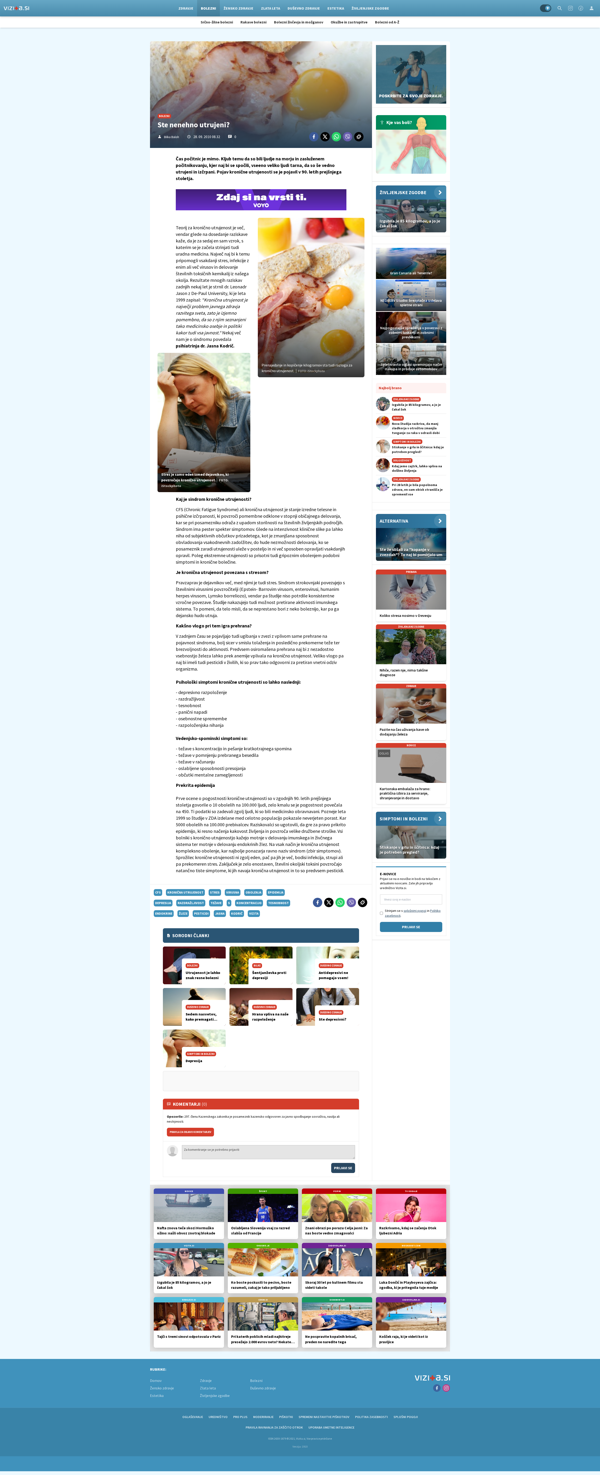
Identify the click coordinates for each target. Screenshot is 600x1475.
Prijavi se (343, 1168)
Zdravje (185, 8)
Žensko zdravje (238, 8)
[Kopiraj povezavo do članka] (359, 136)
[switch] (545, 8)
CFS (158, 892)
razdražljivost (191, 903)
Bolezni (208, 8)
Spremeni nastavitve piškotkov (324, 1417)
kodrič (237, 913)
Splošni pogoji (406, 1417)
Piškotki (286, 1417)
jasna (220, 913)
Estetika (335, 8)
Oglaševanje (192, 1417)
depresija (163, 903)
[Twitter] (325, 136)
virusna (232, 892)
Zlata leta (270, 8)
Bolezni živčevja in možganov (298, 22)
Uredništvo (218, 1417)
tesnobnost (278, 903)
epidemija (275, 892)
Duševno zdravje (304, 8)
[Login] (591, 8)
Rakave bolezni (253, 22)
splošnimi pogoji (415, 911)
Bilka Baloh (171, 137)
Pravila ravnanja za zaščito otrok (274, 1427)
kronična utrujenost (185, 892)
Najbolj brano (390, 387)
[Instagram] (570, 8)
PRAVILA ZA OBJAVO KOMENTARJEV (190, 1132)
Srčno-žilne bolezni (217, 22)
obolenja (253, 892)
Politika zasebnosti (371, 1417)
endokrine (163, 913)
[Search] (559, 8)
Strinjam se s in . (413, 913)
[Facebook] (580, 8)
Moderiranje (263, 1417)
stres (215, 892)
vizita (254, 913)
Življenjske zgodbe (370, 8)
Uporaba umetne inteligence (331, 1427)
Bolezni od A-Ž (387, 22)
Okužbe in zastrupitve (349, 22)
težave (215, 903)
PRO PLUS (240, 1417)
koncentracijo (249, 903)
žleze (183, 913)
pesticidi (201, 913)
